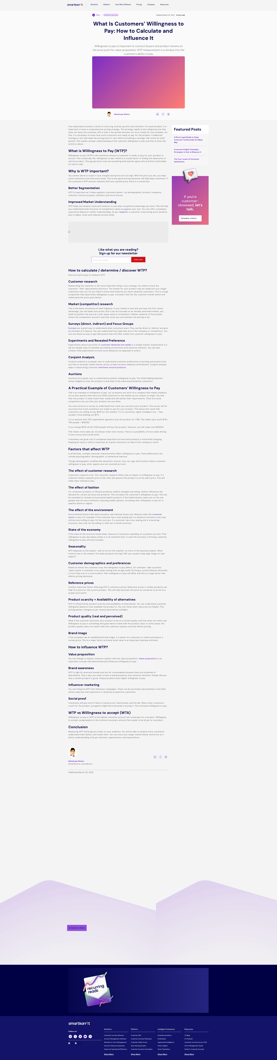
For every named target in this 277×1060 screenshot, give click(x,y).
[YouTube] (85, 1036)
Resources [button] (164, 4)
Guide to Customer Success (194, 1049)
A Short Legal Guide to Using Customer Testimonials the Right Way (188, 140)
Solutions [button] (94, 4)
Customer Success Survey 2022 (195, 1042)
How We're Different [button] (123, 4)
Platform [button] (106, 4)
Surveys (72, 328)
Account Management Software (115, 1039)
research (123, 212)
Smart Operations (164, 1049)
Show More (109, 1054)
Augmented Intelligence (166, 1042)
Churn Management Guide (193, 1046)
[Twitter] (80, 1036)
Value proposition (148, 658)
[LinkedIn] (70, 1036)
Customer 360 (136, 1035)
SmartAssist (162, 1039)
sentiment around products (112, 367)
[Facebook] (75, 1036)
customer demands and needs (116, 345)
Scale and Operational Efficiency (115, 1049)
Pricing (139, 4)
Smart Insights (162, 1046)
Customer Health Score (139, 1042)
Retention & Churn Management (115, 1042)
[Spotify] (90, 1036)
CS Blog (187, 1035)
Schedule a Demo (189, 218)
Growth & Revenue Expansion (114, 1046)
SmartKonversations (165, 1035)
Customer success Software (114, 1035)
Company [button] (151, 4)
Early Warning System (138, 1046)
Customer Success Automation (141, 1049)
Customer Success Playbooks (141, 1039)
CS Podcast (188, 1039)
